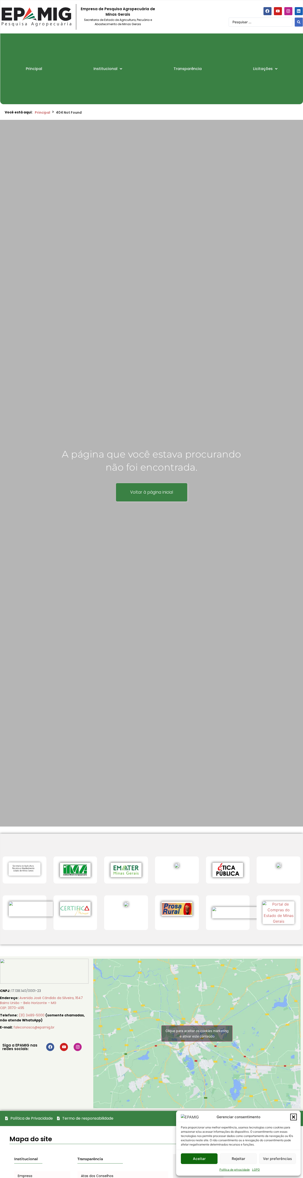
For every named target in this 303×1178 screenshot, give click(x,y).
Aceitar (199, 1158)
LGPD (256, 1169)
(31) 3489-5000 (32, 1015)
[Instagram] (288, 11)
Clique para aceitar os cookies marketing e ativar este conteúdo (197, 1033)
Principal (42, 112)
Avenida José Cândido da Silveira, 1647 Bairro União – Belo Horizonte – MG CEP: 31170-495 (41, 1003)
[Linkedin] (299, 11)
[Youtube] (278, 11)
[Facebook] (267, 11)
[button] (293, 1117)
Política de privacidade (234, 1169)
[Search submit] (299, 22)
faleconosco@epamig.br (33, 1027)
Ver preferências (277, 1158)
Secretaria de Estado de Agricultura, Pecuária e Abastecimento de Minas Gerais (118, 22)
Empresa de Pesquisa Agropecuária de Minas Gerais (118, 11)
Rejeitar (238, 1158)
